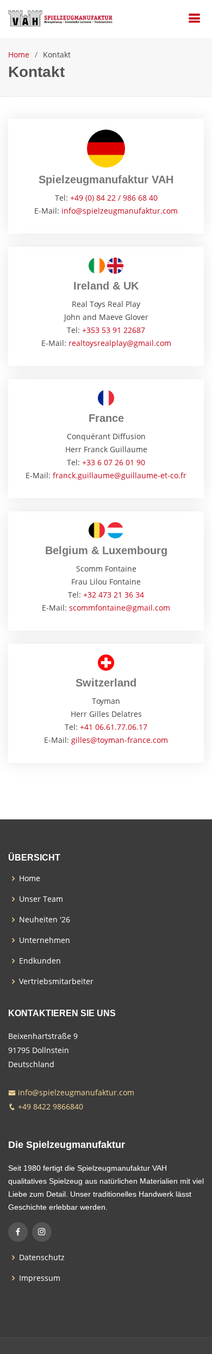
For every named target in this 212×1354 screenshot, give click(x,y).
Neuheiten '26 (44, 919)
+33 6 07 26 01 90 (113, 462)
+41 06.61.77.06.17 (113, 727)
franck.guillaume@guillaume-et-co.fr (119, 475)
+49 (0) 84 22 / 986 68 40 (114, 197)
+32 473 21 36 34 (113, 594)
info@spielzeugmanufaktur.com (119, 211)
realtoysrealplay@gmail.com (119, 343)
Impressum (39, 1278)
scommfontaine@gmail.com (119, 607)
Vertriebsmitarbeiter (56, 981)
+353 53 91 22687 (113, 330)
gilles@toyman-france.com (119, 740)
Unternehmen (44, 940)
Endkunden (40, 961)
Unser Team (41, 899)
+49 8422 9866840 (50, 1106)
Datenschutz (42, 1257)
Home (18, 54)
